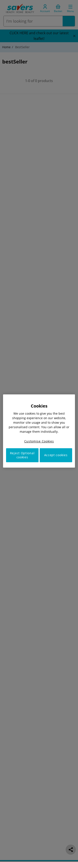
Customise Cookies (39, 441)
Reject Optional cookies (22, 455)
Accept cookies (56, 455)
